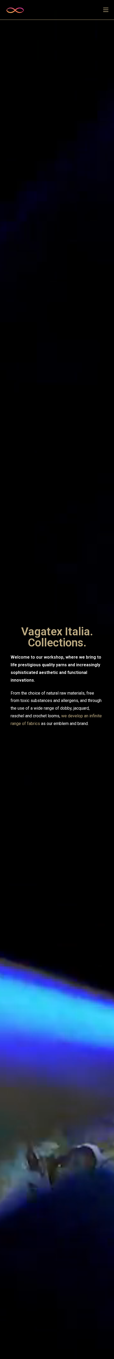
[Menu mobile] (105, 10)
